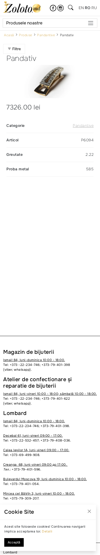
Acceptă (14, 542)
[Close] (89, 511)
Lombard (10, 552)
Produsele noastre (24, 23)
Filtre (16, 48)
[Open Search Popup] (71, 8)
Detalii (47, 531)
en (81, 7)
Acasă (9, 35)
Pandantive (46, 35)
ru (94, 7)
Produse (25, 35)
